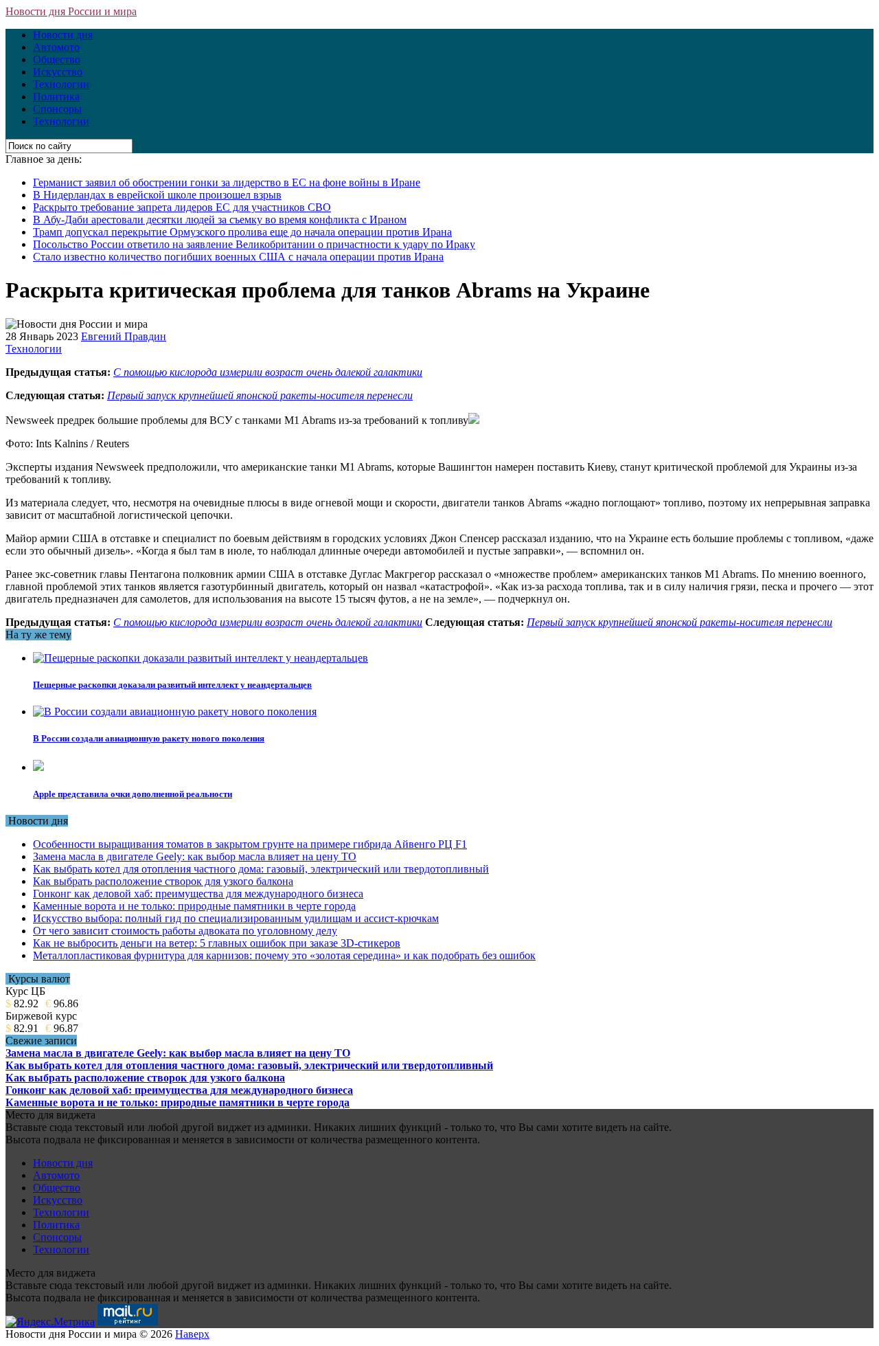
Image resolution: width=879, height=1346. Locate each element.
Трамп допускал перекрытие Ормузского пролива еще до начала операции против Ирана (242, 232)
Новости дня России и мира (71, 11)
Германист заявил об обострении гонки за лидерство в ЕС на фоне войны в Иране (226, 182)
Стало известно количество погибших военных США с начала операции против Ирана (238, 256)
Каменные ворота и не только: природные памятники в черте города (194, 906)
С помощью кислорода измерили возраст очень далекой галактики (267, 372)
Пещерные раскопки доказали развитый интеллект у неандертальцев (172, 685)
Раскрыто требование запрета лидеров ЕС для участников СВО (182, 207)
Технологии (61, 84)
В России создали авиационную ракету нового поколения (148, 738)
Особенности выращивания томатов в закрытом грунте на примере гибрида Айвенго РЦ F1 (250, 844)
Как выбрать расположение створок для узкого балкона (163, 881)
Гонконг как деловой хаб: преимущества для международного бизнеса (198, 893)
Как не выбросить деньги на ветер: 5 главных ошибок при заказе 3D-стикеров (216, 943)
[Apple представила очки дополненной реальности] (38, 767)
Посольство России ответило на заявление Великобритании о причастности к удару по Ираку (254, 244)
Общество (56, 59)
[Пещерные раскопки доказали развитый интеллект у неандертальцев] (200, 658)
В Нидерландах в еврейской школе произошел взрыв (157, 195)
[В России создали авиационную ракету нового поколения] (175, 711)
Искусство (57, 72)
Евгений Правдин (123, 336)
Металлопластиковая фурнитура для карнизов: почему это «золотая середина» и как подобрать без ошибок (284, 955)
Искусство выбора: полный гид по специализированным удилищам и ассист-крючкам (236, 918)
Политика (56, 96)
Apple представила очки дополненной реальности (132, 794)
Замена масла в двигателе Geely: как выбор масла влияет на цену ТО (194, 856)
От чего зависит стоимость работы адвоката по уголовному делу (185, 930)
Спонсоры (57, 109)
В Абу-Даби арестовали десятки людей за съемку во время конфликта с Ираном (220, 219)
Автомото (56, 47)
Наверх (192, 1334)
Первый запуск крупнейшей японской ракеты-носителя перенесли (260, 395)
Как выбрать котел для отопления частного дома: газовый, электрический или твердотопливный (261, 869)
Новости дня (63, 35)
